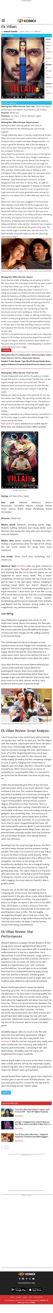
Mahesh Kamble (11, 31)
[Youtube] (33, 1279)
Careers (25, 1297)
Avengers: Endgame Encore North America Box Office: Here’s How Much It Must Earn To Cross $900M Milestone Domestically (33, 1123)
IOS (12, 423)
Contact (18, 1297)
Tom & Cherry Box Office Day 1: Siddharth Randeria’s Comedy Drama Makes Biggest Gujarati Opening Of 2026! (31, 1136)
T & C (30, 1297)
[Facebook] (20, 1279)
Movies (42, 1300)
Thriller (49, 93)
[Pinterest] (26, 1279)
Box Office (19, 1116)
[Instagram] (23, 1279)
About (12, 1297)
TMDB (33, 1302)
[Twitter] (30, 1279)
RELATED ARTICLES (10, 1103)
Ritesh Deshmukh (49, 45)
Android (5, 423)
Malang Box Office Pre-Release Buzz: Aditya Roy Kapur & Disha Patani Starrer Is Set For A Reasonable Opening (26, 356)
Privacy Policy (38, 1297)
